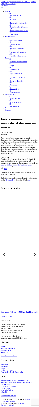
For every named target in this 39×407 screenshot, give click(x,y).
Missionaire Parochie (8, 348)
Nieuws (3, 346)
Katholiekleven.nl (7, 370)
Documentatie (5, 388)
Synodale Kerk (6, 350)
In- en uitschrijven (7, 390)
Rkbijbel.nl (4, 366)
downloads (9, 180)
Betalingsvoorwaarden (8, 386)
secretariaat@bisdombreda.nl (11, 2)
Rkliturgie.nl (5, 368)
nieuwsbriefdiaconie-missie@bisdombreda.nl (16, 165)
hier (5, 169)
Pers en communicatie (8, 396)
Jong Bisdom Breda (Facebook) (12, 372)
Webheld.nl (21, 403)
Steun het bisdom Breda (9, 356)
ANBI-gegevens (6, 384)
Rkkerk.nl (4, 364)
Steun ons (4, 6)
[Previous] (4, 254)
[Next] (34, 254)
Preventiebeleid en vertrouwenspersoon (14, 380)
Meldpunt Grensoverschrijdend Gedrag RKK (16, 382)
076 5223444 (25, 2)
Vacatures (4, 352)
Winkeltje (4, 392)
